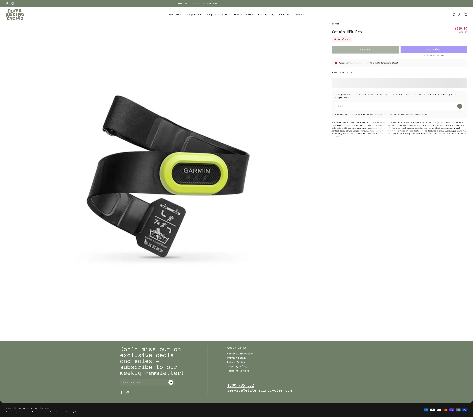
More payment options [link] (434, 55)
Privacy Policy (393, 114)
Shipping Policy (237, 366)
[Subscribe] (459, 106)
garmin (335, 24)
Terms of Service (413, 114)
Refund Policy (236, 362)
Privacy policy (25, 412)
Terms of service (39, 412)
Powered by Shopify (42, 408)
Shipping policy (72, 412)
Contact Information (240, 353)
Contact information (56, 412)
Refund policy (11, 412)
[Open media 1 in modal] (163, 179)
